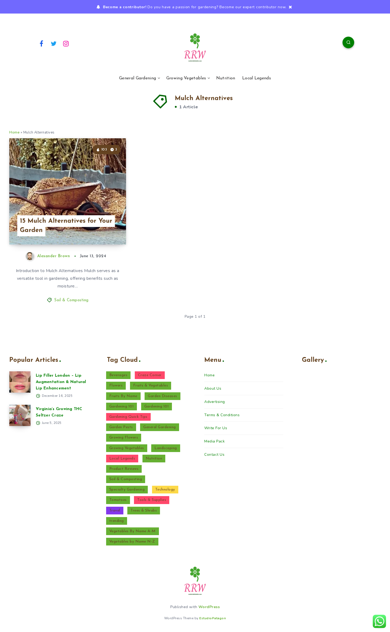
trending (116, 521)
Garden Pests (121, 427)
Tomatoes (118, 500)
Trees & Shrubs (144, 511)
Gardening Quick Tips (128, 417)
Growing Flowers (123, 438)
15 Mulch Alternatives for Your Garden (66, 226)
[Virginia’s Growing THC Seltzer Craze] (20, 415)
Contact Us (214, 454)
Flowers (116, 386)
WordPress (209, 606)
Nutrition (225, 78)
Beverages (118, 375)
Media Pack (214, 441)
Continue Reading (101, 228)
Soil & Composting (71, 300)
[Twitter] (54, 43)
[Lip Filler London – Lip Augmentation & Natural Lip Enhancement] (20, 382)
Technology (165, 490)
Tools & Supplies (151, 500)
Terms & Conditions (222, 415)
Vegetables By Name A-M (132, 531)
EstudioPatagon (212, 618)
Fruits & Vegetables (150, 386)
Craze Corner (150, 375)
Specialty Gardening (127, 490)
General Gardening (137, 78)
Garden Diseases (162, 396)
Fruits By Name (123, 396)
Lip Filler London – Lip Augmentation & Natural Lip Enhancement (61, 382)
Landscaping (165, 448)
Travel (114, 511)
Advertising (214, 401)
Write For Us (215, 428)
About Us (212, 388)
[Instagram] (66, 43)
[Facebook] (41, 43)
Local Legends (256, 78)
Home (14, 132)
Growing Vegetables (186, 78)
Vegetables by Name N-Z (132, 542)
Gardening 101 (121, 407)
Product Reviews (124, 469)
